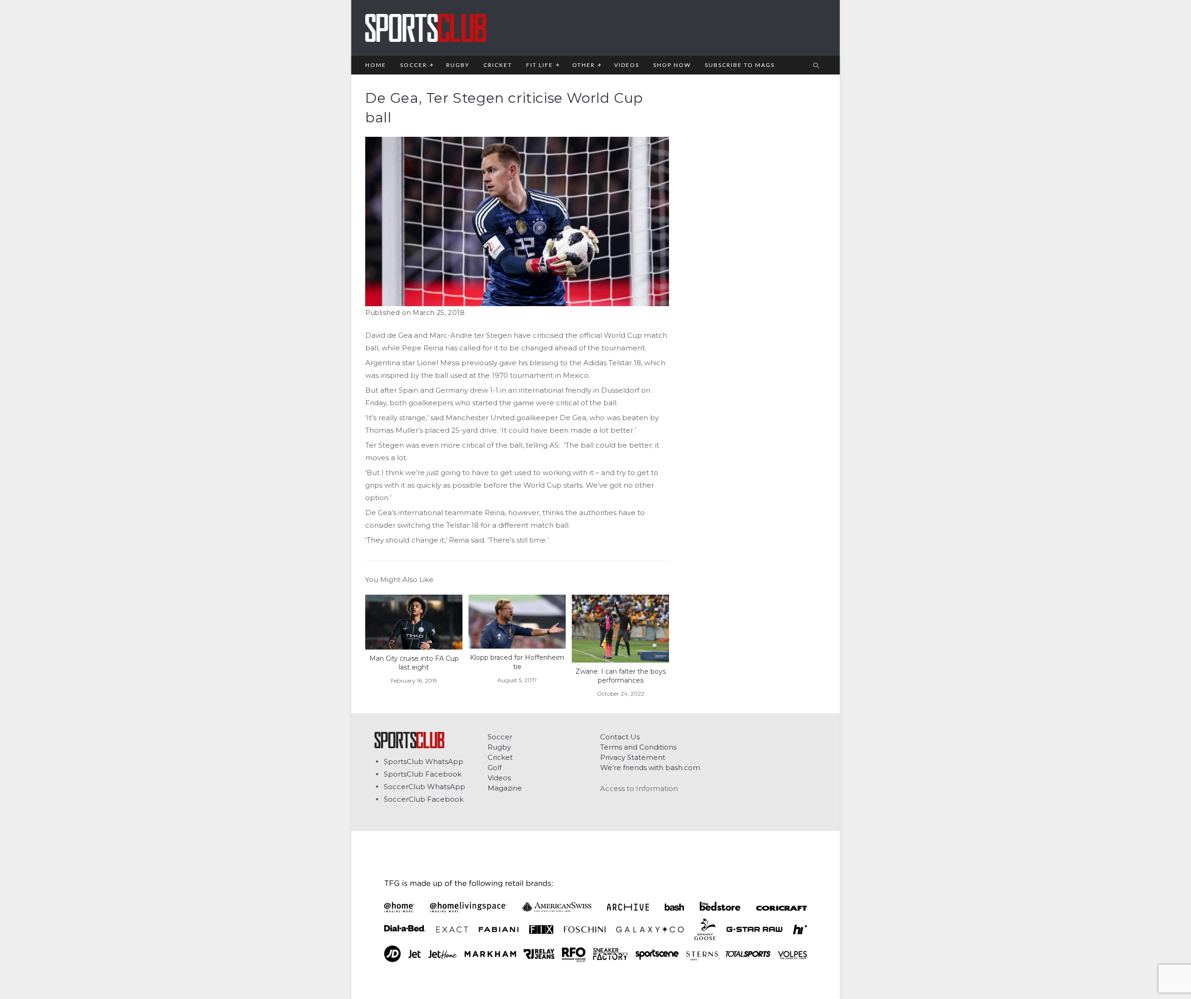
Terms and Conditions (638, 747)
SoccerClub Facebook (423, 799)
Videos (499, 777)
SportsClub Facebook (423, 774)
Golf (495, 767)
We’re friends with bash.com (650, 767)
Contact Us (620, 736)
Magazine (505, 788)
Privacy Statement (632, 757)
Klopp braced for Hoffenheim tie (517, 662)
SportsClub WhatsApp (423, 761)
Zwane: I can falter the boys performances (620, 676)
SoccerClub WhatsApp (424, 786)
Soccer (500, 736)
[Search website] (816, 66)
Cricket (500, 757)
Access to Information (639, 788)
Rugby (499, 747)
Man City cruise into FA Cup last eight (414, 663)
